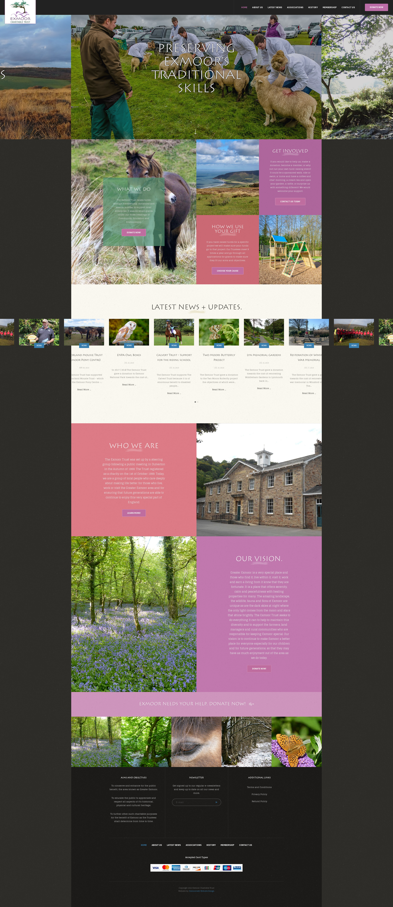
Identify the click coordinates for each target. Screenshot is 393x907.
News (39, 345)
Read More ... (39, 389)
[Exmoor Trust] (20, 12)
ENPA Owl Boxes (84, 355)
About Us (257, 7)
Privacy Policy (259, 794)
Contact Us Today (290, 201)
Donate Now (376, 7)
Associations (295, 7)
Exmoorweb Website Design (201, 891)
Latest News (275, 7)
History (313, 7)
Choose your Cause (227, 270)
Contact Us (348, 7)
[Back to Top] (383, 897)
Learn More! (134, 513)
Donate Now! (134, 232)
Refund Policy (259, 801)
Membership (330, 7)
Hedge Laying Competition (354, 355)
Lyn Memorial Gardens (219, 355)
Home (244, 7)
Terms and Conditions (259, 787)
